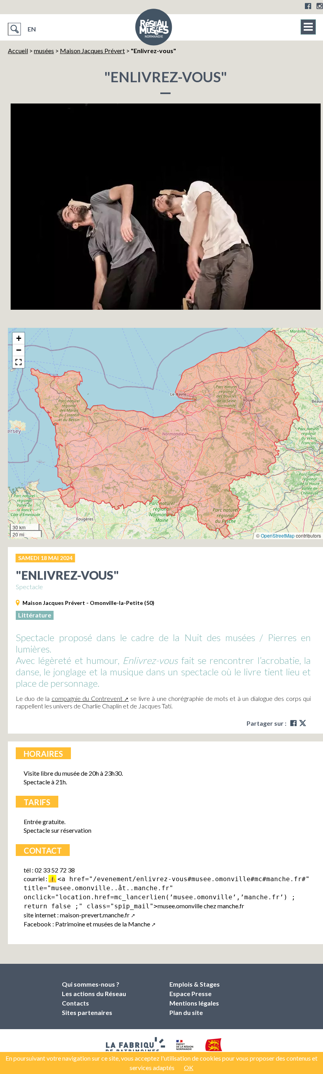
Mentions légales (194, 1003)
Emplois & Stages (194, 984)
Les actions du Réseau (94, 993)
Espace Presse (190, 993)
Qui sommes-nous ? (90, 984)
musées (44, 50)
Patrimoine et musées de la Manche (102, 924)
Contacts (75, 1003)
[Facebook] (308, 6)
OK (188, 1067)
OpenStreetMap (278, 535)
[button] (18, 338)
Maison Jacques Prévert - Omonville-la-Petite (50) (88, 602)
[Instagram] (319, 6)
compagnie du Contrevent (87, 698)
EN (32, 29)
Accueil (18, 50)
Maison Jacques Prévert (92, 50)
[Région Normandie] (214, 1047)
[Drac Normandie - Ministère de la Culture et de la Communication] (183, 1047)
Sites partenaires (87, 1012)
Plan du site (186, 1012)
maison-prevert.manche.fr (95, 915)
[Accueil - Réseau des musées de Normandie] (154, 29)
